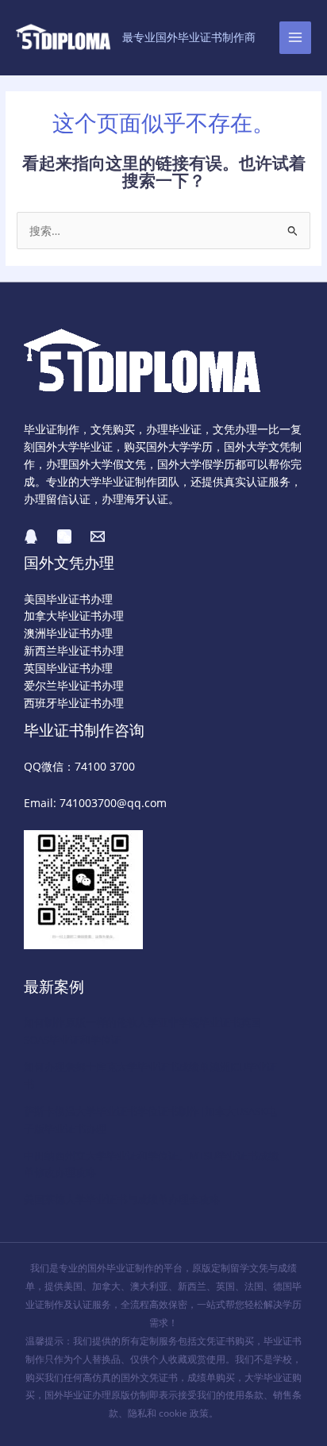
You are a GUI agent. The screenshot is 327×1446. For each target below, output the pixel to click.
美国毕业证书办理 (68, 598)
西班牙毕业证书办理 (74, 702)
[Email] (97, 536)
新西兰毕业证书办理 (74, 650)
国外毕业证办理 (77, 1395)
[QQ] (31, 536)
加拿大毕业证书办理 (74, 615)
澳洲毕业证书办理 (68, 632)
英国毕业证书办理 (68, 667)
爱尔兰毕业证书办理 (74, 685)
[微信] (64, 536)
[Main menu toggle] (295, 37)
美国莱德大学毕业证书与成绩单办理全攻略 (122, 1199)
